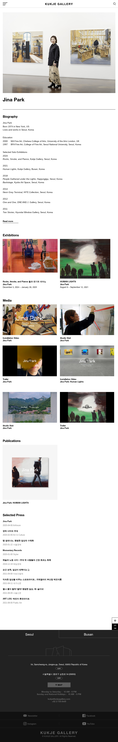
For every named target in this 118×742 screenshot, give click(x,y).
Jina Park (7, 521)
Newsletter (32, 716)
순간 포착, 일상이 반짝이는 (15, 570)
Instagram (32, 723)
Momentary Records (12, 550)
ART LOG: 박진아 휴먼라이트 (16, 599)
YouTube (90, 723)
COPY (59, 668)
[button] (30, 323)
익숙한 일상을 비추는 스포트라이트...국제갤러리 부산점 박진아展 (32, 579)
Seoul (29, 634)
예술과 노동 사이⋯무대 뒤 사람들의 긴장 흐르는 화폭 (27, 560)
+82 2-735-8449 (59, 701)
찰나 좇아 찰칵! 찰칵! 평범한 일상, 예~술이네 (23, 589)
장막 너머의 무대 (10, 531)
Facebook (91, 715)
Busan (88, 634)
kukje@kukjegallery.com (59, 699)
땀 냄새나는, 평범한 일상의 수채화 (18, 540)
